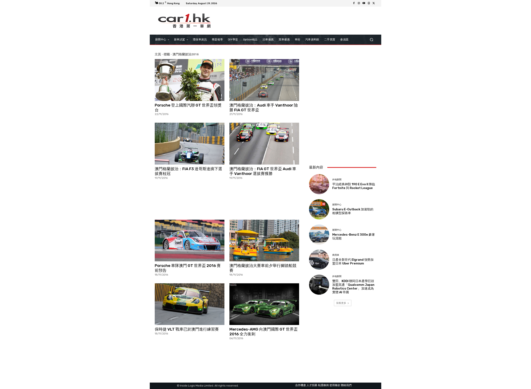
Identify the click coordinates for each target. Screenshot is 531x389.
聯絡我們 (346, 385)
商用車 (335, 255)
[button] (371, 40)
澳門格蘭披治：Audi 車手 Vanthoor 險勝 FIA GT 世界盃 (263, 107)
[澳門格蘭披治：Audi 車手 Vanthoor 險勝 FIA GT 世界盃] (264, 80)
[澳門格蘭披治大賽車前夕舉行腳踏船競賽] (264, 241)
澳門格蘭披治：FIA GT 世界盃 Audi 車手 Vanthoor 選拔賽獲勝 (262, 171)
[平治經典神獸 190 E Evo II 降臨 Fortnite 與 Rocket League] (319, 184)
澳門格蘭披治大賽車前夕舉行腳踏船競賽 (262, 268)
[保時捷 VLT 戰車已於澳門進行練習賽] (189, 304)
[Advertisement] (227, 199)
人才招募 (312, 385)
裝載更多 (341, 303)
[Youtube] (363, 3)
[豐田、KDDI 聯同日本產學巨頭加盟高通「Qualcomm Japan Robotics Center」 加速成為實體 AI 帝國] (319, 285)
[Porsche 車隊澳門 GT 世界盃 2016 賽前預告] (189, 241)
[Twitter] (373, 3)
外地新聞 (336, 179)
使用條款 (334, 385)
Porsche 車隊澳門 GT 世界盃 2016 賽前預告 (188, 268)
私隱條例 (323, 385)
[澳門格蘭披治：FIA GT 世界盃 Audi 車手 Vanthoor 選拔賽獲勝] (264, 144)
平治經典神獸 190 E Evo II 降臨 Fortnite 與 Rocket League (353, 186)
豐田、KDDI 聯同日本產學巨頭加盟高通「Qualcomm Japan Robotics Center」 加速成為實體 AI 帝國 (353, 286)
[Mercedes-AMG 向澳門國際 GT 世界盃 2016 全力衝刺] (264, 304)
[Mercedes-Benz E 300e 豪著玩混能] (319, 234)
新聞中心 (336, 205)
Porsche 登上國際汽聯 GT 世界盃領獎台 (188, 107)
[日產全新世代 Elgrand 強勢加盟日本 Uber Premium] (319, 260)
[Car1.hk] (184, 20)
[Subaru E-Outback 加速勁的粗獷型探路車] (319, 209)
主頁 (158, 54)
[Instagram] (358, 3)
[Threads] (368, 3)
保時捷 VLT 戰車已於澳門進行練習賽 (187, 329)
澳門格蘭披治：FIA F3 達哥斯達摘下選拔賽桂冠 (188, 171)
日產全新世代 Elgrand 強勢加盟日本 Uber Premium (353, 261)
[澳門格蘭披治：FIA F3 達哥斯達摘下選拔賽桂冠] (189, 144)
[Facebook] (353, 3)
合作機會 (300, 385)
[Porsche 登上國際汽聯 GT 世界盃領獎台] (189, 80)
